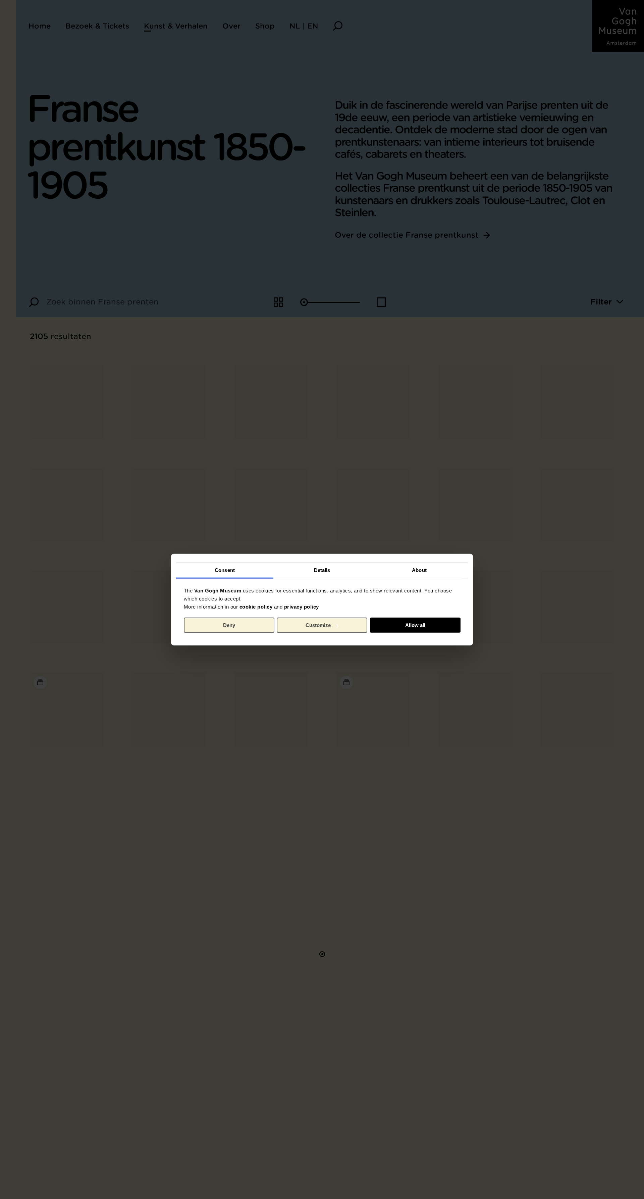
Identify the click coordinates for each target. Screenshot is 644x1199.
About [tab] (419, 570)
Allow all (415, 625)
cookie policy (256, 606)
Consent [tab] (225, 570)
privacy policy (301, 606)
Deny (229, 625)
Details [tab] (322, 570)
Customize (318, 625)
